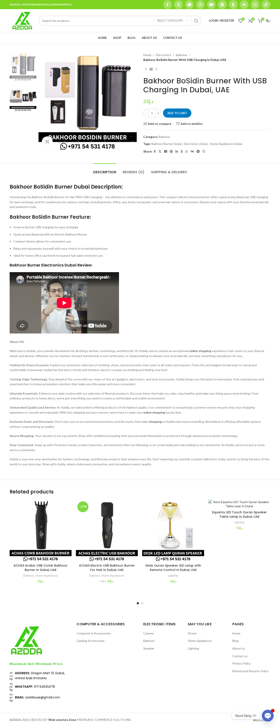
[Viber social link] (204, 152)
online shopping (200, 351)
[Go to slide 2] (142, 603)
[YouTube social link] (211, 4)
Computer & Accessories (94, 633)
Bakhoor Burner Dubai (167, 144)
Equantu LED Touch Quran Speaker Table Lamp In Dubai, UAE (239, 514)
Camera (148, 633)
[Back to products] (151, 69)
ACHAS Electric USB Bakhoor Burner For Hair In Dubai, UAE (107, 567)
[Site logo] (22, 20)
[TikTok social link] (266, 4)
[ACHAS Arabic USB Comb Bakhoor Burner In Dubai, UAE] (41, 531)
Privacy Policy (241, 663)
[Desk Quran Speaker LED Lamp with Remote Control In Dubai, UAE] (173, 531)
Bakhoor (181, 55)
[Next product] (156, 69)
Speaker (148, 648)
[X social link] (178, 4)
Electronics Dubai (196, 144)
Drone (192, 633)
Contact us (240, 656)
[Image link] (26, 640)
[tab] (104, 170)
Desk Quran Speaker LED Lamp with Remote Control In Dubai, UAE (173, 567)
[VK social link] (192, 152)
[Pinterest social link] (222, 4)
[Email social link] (189, 4)
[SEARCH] (196, 21)
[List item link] (40, 676)
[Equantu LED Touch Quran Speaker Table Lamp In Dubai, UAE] (239, 504)
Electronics (163, 55)
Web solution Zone (62, 720)
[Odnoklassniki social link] (181, 152)
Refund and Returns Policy (250, 671)
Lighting (173, 575)
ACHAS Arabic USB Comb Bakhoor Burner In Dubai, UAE (41, 567)
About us (238, 648)
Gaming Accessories (91, 641)
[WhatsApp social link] (255, 4)
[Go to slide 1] (138, 603)
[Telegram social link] (198, 152)
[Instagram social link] (200, 4)
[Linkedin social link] (244, 4)
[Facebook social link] (167, 4)
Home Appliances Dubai (226, 144)
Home (147, 55)
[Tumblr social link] (233, 4)
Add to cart (177, 113)
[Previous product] (146, 69)
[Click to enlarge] (47, 141)
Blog (235, 641)
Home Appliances (46, 575)
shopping (155, 421)
